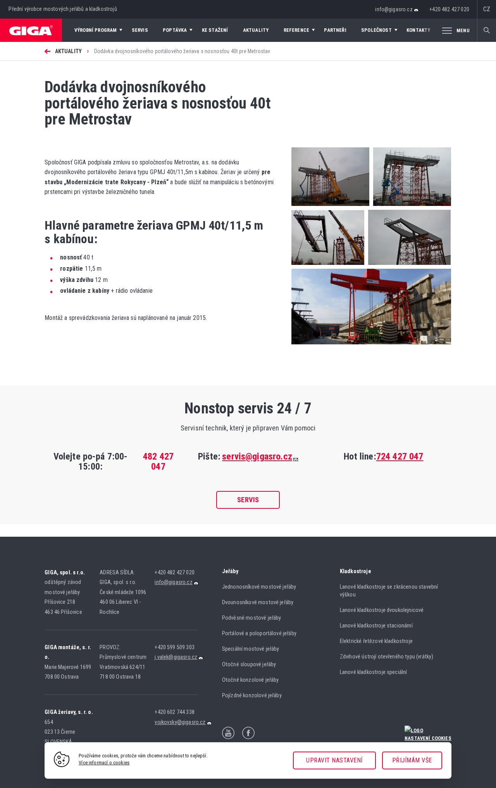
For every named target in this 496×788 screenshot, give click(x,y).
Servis (248, 500)
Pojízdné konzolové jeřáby (252, 695)
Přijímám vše (412, 760)
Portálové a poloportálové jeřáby (259, 633)
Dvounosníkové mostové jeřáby (257, 602)
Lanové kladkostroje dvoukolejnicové (382, 610)
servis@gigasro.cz (257, 456)
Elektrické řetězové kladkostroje (376, 641)
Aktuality (68, 51)
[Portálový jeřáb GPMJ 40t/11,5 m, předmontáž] (330, 207)
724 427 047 (400, 456)
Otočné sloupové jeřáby (249, 664)
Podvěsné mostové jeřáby (251, 618)
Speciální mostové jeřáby (250, 649)
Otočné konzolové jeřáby (250, 680)
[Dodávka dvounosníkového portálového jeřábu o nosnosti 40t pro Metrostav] (327, 266)
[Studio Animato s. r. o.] (428, 729)
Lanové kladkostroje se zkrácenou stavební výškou (389, 591)
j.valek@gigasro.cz (176, 657)
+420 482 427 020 (449, 9)
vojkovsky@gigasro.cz (180, 722)
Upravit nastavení (334, 760)
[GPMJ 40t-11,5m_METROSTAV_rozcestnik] (371, 346)
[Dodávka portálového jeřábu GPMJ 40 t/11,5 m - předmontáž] (407, 266)
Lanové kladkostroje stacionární (376, 625)
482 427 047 (158, 461)
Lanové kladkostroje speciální (373, 672)
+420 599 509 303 (175, 647)
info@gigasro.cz (393, 9)
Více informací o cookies (104, 763)
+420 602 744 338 (175, 712)
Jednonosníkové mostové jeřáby (259, 587)
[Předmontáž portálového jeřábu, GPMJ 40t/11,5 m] (410, 207)
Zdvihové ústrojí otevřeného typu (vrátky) (387, 656)
